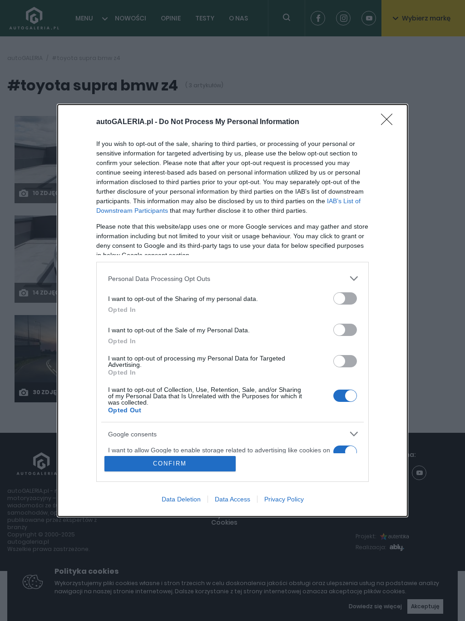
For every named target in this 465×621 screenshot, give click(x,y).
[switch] (345, 298)
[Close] (389, 122)
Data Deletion (181, 499)
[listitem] (232, 278)
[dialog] (232, 310)
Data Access (232, 499)
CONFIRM (170, 463)
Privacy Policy (284, 499)
